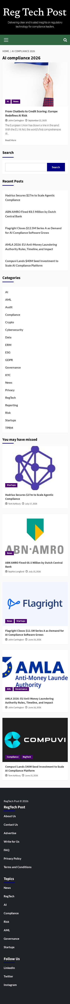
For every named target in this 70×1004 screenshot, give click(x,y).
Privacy (10, 390)
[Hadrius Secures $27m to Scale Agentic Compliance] (35, 468)
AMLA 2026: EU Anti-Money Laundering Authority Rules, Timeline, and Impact (31, 247)
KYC (8, 375)
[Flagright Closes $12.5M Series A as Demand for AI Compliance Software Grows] (35, 604)
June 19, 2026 (34, 639)
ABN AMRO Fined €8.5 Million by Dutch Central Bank (30, 214)
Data (8, 337)
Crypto (9, 322)
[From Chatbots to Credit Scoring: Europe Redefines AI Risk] (35, 84)
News (15, 101)
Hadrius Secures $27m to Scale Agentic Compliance (30, 198)
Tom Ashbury (14, 503)
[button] (6, 39)
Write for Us (11, 841)
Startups (10, 420)
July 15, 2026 (35, 571)
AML (8, 299)
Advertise (10, 833)
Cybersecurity (14, 329)
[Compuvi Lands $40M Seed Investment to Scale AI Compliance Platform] (35, 740)
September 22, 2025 (37, 120)
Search (8, 152)
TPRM (9, 427)
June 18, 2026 (34, 707)
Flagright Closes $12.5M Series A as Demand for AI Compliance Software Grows (33, 230)
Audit (9, 307)
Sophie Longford (16, 571)
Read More (10, 140)
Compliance (12, 314)
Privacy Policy (12, 858)
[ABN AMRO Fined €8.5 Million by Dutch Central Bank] (35, 536)
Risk (8, 412)
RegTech (10, 397)
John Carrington (16, 120)
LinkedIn (9, 968)
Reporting (11, 405)
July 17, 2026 (31, 503)
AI (8, 101)
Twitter (8, 976)
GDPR (9, 360)
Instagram (10, 984)
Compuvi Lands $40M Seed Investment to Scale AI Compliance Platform (31, 263)
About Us (10, 816)
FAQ (6, 850)
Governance (13, 367)
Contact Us (11, 824)
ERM (8, 344)
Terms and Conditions (18, 867)
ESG (7, 352)
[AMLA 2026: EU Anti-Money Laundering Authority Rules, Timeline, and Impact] (35, 672)
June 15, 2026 (31, 775)
